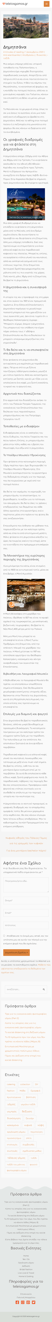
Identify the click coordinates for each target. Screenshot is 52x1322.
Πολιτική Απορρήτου (26, 1297)
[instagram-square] (23, 1302)
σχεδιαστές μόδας (32, 1151)
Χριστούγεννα (14, 1097)
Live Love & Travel (26, 1273)
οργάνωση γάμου (16, 1131)
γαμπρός (12, 1111)
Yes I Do (26, 1259)
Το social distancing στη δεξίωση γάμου (25, 1032)
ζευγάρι (30, 1118)
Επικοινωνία (26, 1294)
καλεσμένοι (13, 1125)
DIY (36, 1084)
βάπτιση (31, 1097)
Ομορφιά (35, 1090)
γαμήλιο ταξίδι (28, 1104)
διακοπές (42, 55)
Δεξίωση (26, 1266)
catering (11, 1084)
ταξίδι (6, 58)
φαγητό (33, 1164)
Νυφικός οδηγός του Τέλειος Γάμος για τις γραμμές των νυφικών (26, 838)
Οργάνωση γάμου (26, 1262)
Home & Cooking (26, 1276)
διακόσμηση (14, 1118)
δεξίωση (27, 1111)
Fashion (11, 1090)
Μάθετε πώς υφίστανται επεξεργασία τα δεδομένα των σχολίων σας (26, 968)
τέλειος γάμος (16, 1157)
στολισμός (12, 1144)
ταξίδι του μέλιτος (16, 1164)
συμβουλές (28, 1144)
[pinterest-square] (28, 1302)
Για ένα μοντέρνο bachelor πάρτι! (26, 850)
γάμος (11, 1104)
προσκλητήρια (14, 1138)
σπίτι (29, 1138)
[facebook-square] (17, 1302)
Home (26, 1255)
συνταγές (12, 1150)
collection (25, 1084)
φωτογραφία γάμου (17, 1170)
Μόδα (22, 1090)
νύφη (41, 1125)
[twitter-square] (34, 1302)
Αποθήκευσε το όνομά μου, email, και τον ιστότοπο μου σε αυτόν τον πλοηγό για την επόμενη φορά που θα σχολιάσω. (25, 940)
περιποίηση (37, 1132)
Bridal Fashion (26, 1269)
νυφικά (28, 1125)
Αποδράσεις (28, 55)
